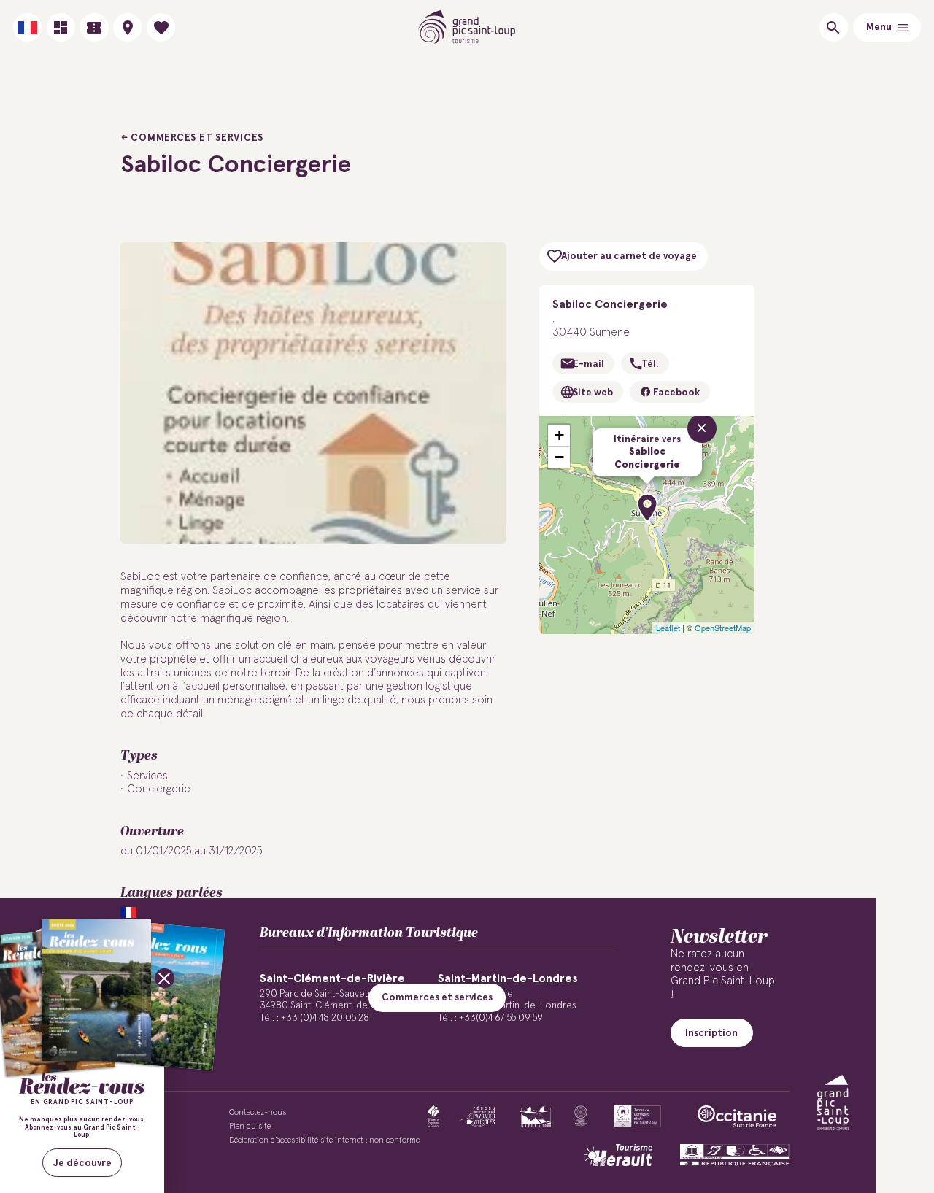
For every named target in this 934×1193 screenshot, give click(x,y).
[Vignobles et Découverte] (637, 1116)
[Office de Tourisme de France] (433, 1116)
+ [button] (559, 435)
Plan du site (250, 1126)
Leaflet (668, 627)
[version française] (27, 27)
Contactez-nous (257, 1112)
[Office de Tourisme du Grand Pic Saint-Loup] (467, 27)
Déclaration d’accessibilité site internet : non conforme (324, 1140)
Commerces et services (197, 138)
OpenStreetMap (723, 627)
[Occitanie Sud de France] (737, 1116)
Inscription (711, 1033)
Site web (593, 392)
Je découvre (82, 1163)
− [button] (559, 457)
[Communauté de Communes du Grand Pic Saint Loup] (833, 1102)
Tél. (649, 364)
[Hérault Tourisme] (618, 1155)
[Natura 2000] (535, 1116)
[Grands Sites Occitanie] (581, 1116)
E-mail (588, 364)
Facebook (675, 392)
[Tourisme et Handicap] (735, 1155)
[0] (161, 27)
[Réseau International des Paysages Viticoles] (478, 1116)
